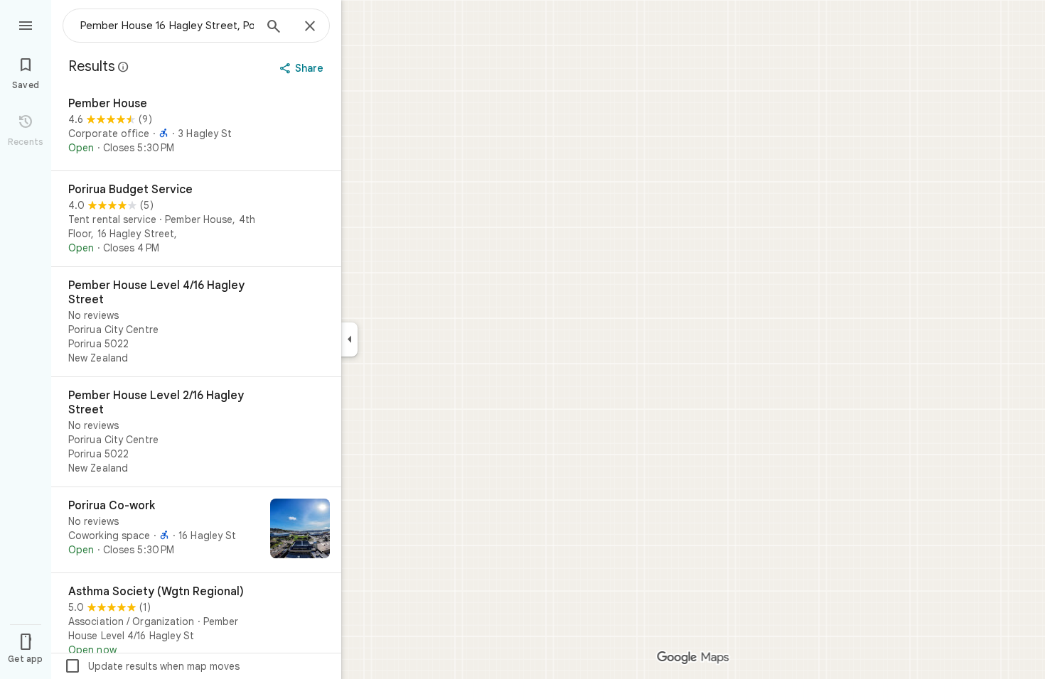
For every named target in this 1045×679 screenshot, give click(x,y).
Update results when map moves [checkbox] (152, 666)
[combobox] (167, 25)
